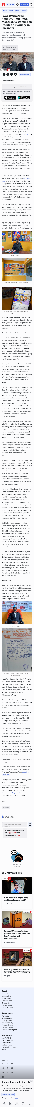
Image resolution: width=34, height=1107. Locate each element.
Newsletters (6, 1043)
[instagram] (3, 1068)
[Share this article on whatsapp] (11, 74)
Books (4, 1049)
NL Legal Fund (7, 1020)
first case (25, 134)
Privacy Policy (7, 1005)
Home (4, 1103)
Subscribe (24, 4)
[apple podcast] (12, 1068)
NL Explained (6, 998)
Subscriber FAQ (7, 1023)
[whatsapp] (7, 1077)
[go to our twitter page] (7, 1063)
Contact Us (6, 1003)
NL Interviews (7, 1045)
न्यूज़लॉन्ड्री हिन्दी (6, 1038)
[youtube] (12, 1063)
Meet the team (7, 1001)
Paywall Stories (7, 1025)
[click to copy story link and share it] (15, 74)
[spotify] (12, 1073)
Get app (11, 4)
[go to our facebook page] (3, 1063)
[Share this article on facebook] (4, 74)
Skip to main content (11, 13)
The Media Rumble (9, 1047)
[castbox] (3, 1077)
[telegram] (3, 1073)
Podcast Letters (7, 1027)
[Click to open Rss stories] (7, 1068)
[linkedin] (7, 1073)
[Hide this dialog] (31, 1081)
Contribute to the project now (12, 793)
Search (24, 1104)
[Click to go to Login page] (31, 4)
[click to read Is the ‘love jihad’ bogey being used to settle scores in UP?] (17, 885)
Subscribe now (8, 1094)
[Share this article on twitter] (7, 74)
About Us (5, 994)
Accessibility (6, 996)
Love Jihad (6, 807)
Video (10, 1103)
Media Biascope (7, 1040)
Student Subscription (9, 1030)
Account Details (7, 1018)
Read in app (24, 74)
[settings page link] (17, 4)
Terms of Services (8, 1007)
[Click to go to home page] (3, 4)
